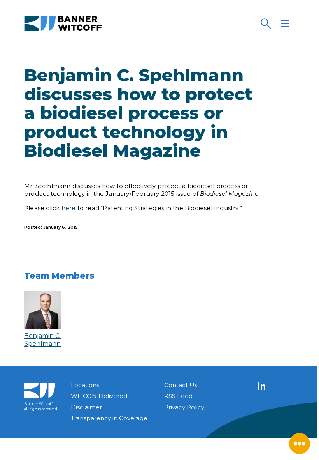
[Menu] (285, 23)
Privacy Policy (184, 407)
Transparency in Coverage (109, 418)
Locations (85, 385)
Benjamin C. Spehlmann (42, 339)
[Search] (265, 23)
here (68, 208)
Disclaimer (86, 407)
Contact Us (180, 385)
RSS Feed (178, 396)
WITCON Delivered (99, 396)
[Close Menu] (299, 443)
